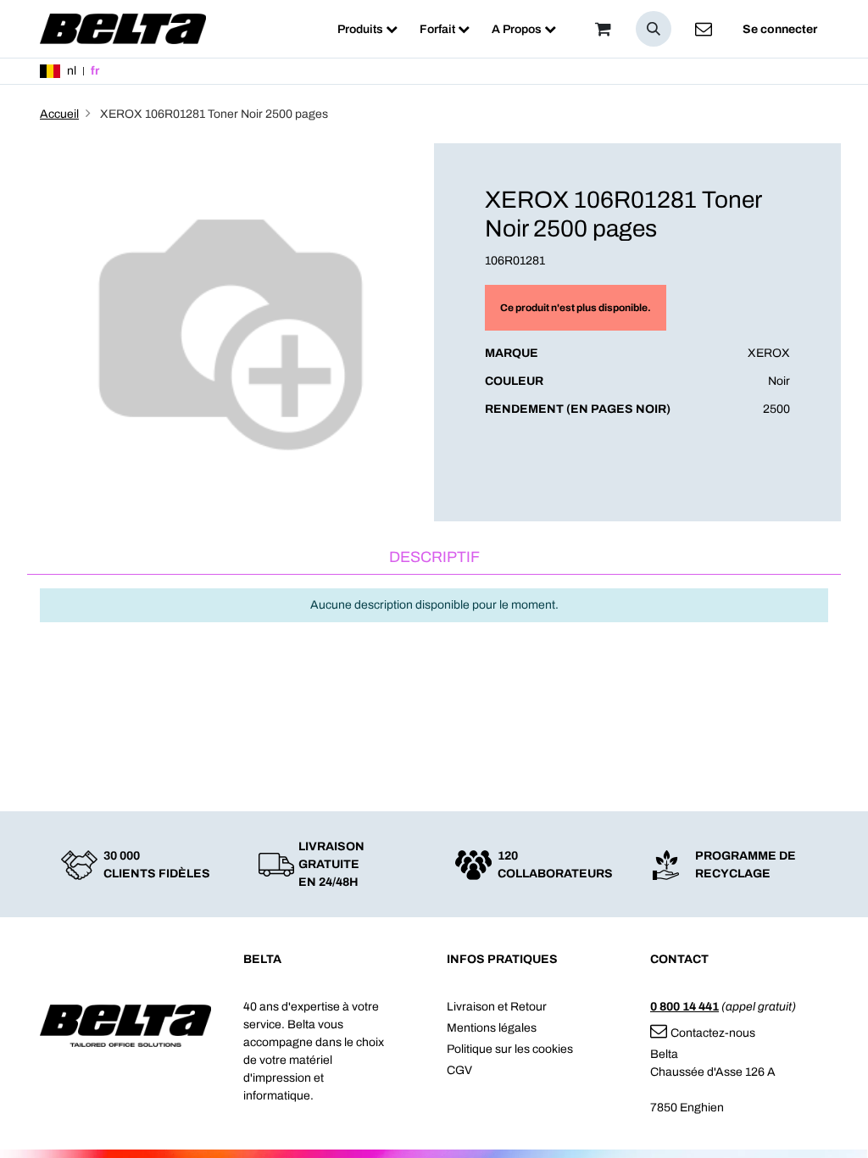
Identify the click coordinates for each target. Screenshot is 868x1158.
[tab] (434, 558)
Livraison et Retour (497, 1006)
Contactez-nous (712, 1033)
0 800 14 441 (684, 1006)
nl (71, 70)
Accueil (59, 114)
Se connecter (780, 29)
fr (95, 70)
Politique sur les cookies (510, 1049)
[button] (653, 29)
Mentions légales (492, 1028)
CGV (459, 1070)
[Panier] (602, 29)
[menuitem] (367, 29)
